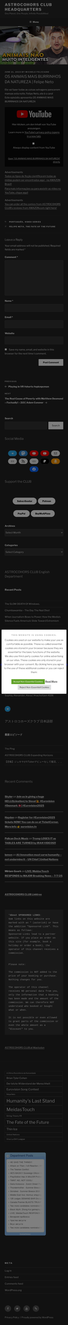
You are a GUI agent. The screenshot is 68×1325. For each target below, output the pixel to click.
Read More (51, 681)
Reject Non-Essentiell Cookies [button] (34, 687)
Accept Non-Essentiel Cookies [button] (28, 681)
